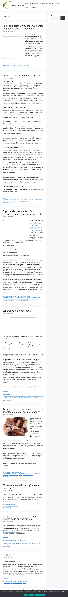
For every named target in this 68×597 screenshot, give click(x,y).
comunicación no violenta (29, 199)
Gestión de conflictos (35, 473)
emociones (8, 397)
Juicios (28, 299)
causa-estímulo (17, 199)
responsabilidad (20, 66)
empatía (4, 201)
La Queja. (8, 555)
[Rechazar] (66, 593)
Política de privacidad (26, 589)
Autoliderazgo (7, 65)
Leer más (5, 62)
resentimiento (26, 201)
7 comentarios (7, 301)
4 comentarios (7, 476)
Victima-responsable (36, 398)
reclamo (15, 66)
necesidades (5, 300)
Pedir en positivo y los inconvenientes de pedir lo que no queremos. (23, 27)
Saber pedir (26, 65)
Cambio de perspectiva (9, 504)
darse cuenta (27, 541)
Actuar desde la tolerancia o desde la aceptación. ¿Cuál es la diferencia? (23, 410)
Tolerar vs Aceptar (35, 420)
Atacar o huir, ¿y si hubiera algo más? (23, 75)
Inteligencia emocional (26, 296)
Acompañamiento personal (46, 3)
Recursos (58, 3)
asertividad (10, 297)
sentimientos (25, 300)
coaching (22, 541)
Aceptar (26, 595)
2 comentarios (7, 400)
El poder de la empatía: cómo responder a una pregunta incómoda (22, 212)
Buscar (52, 15)
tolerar (31, 475)
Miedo (35, 299)
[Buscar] (62, 18)
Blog (5, 198)
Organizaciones (34, 3)
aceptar (6, 199)
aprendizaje (10, 199)
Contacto (34, 7)
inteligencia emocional (21, 299)
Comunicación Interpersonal (17, 65)
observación (11, 300)
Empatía (19, 296)
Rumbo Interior (18, 5)
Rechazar (31, 595)
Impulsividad (5, 475)
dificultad (38, 199)
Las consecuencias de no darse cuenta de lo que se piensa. (20, 517)
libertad (32, 299)
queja (17, 201)
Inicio (26, 3)
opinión (16, 300)
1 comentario (7, 546)
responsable (28, 398)
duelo (41, 199)
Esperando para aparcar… (17, 310)
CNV (22, 199)
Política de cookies (36, 589)
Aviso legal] (44, 589)
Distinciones (7, 583)
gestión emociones (8, 66)
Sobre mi (27, 7)
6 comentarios (7, 202)
